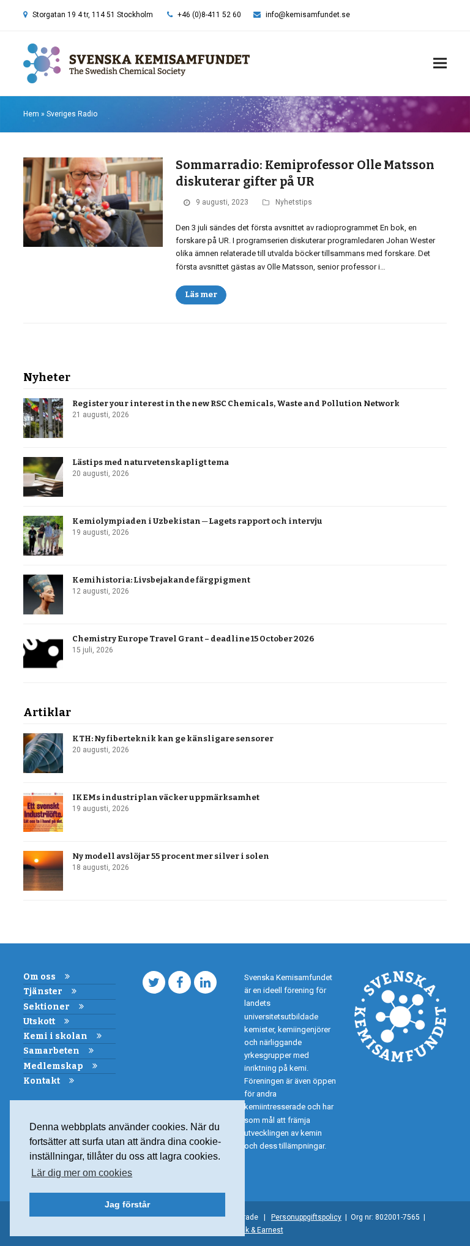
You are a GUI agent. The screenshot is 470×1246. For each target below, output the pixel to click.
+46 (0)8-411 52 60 (209, 14)
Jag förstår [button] (127, 1204)
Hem (31, 114)
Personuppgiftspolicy (306, 1217)
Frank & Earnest (257, 1230)
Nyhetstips (293, 202)
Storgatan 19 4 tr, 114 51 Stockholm (92, 14)
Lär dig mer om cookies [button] (81, 1173)
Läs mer (201, 294)
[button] (440, 63)
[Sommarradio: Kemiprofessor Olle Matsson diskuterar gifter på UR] (93, 201)
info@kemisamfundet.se (308, 14)
